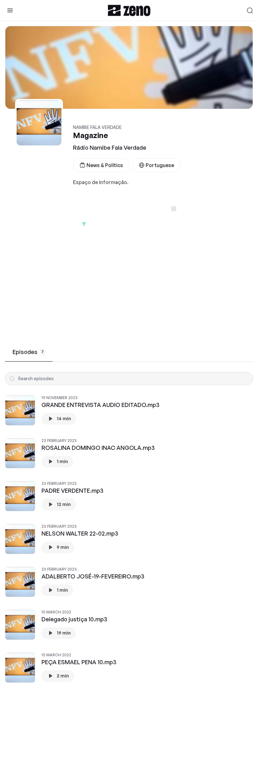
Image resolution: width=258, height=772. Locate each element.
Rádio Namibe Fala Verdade (109, 147)
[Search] (249, 10)
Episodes (28, 351)
